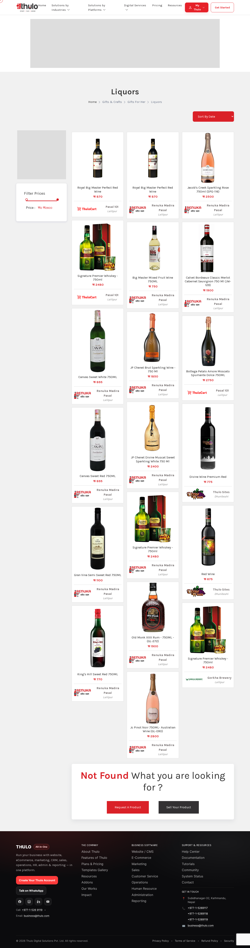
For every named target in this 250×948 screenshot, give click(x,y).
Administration (142, 895)
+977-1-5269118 (198, 913)
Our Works (89, 888)
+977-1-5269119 (198, 919)
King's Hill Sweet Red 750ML (97, 674)
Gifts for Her (136, 102)
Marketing (139, 864)
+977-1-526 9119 (32, 909)
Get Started (222, 7)
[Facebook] (19, 901)
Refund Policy (209, 940)
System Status (192, 876)
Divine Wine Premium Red (208, 477)
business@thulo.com (36, 915)
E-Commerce (141, 858)
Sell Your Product (178, 807)
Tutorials (188, 864)
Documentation (193, 858)
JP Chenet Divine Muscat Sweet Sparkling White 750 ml (153, 459)
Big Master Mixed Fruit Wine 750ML (152, 279)
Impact (86, 895)
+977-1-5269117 (198, 907)
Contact (188, 882)
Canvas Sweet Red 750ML (98, 476)
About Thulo (90, 851)
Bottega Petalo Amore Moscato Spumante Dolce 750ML (208, 373)
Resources (89, 876)
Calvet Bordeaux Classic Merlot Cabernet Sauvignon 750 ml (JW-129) (208, 281)
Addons (87, 882)
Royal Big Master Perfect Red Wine (97, 189)
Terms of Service (185, 940)
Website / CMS (143, 851)
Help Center (191, 851)
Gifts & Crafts (112, 102)
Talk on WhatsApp (31, 890)
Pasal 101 (112, 207)
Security (229, 940)
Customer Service (145, 876)
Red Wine (208, 574)
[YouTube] (48, 901)
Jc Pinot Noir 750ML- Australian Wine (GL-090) (152, 729)
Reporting (139, 901)
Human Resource (144, 888)
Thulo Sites (221, 492)
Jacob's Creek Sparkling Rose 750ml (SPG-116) (208, 189)
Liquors (156, 102)
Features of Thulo (94, 858)
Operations (140, 882)
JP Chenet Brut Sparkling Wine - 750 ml (152, 369)
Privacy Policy (160, 940)
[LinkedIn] (38, 901)
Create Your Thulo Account (37, 880)
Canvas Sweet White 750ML (97, 377)
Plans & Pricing (92, 864)
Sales (135, 870)
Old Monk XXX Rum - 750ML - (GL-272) (153, 639)
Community (190, 870)
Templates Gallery (94, 870)
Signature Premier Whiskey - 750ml (98, 277)
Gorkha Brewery (219, 678)
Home (92, 102)
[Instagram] (29, 901)
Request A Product (128, 807)
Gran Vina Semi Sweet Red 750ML (97, 575)
